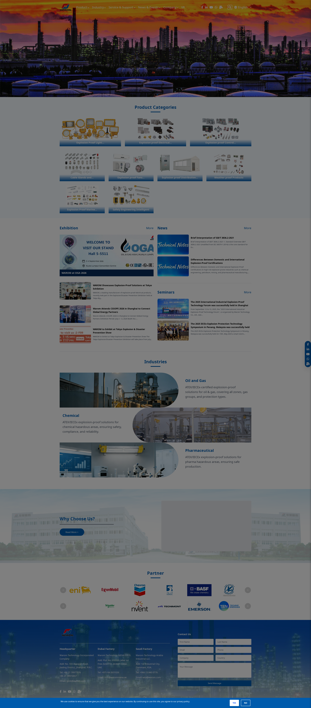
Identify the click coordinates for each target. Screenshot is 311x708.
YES (234, 703)
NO (245, 703)
